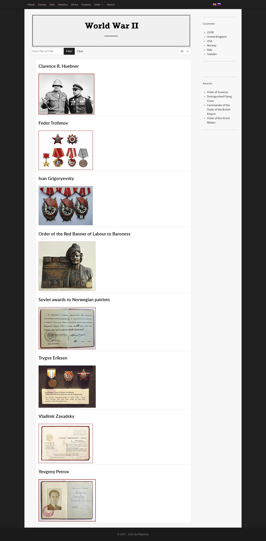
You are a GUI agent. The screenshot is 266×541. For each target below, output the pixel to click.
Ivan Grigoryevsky (56, 178)
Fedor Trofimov (53, 123)
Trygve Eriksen (53, 357)
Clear (80, 51)
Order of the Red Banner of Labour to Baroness (84, 233)
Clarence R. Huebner (59, 66)
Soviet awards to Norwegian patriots (74, 299)
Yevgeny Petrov (54, 471)
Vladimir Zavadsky (56, 416)
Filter (69, 51)
